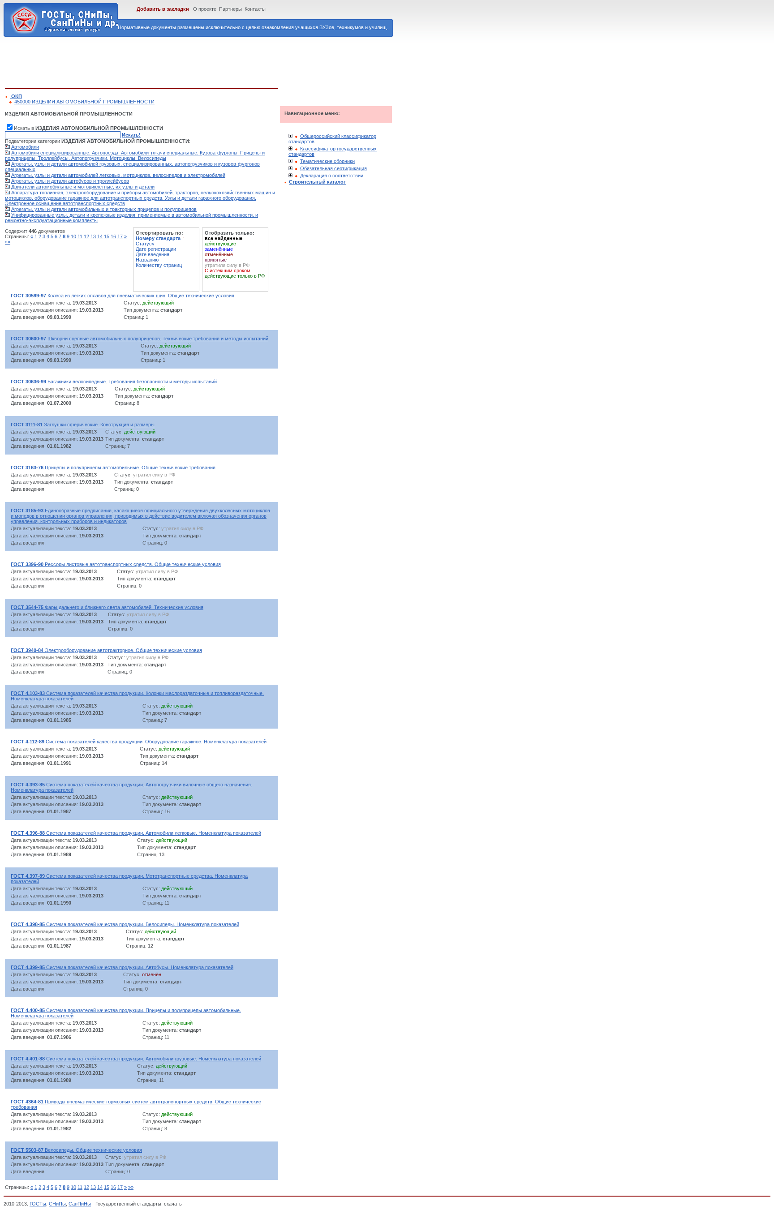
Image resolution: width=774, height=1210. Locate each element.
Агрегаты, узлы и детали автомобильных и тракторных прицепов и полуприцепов (104, 209)
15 (106, 236)
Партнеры (230, 9)
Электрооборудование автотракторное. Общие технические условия (106, 650)
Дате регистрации (156, 249)
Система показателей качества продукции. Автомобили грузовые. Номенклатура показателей (136, 1058)
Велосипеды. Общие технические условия (76, 1150)
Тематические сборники (327, 161)
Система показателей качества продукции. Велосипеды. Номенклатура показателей (125, 924)
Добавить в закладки (163, 9)
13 (93, 236)
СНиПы (57, 1203)
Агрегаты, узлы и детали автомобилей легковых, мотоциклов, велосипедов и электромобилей (118, 175)
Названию (147, 259)
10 (73, 236)
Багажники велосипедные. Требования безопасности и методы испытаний (114, 381)
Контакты (255, 9)
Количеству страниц (159, 265)
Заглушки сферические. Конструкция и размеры (83, 424)
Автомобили (25, 147)
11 (79, 236)
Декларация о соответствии (331, 175)
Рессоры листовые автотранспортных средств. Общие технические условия (116, 564)
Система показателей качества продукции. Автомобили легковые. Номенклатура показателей (136, 833)
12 (86, 236)
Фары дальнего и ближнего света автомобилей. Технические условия (107, 607)
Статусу (145, 243)
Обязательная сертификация (333, 168)
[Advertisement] (168, 61)
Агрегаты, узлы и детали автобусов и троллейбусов (70, 181)
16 (113, 236)
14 (100, 236)
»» (7, 242)
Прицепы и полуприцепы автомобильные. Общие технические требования (113, 467)
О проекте (204, 9)
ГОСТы (38, 1203)
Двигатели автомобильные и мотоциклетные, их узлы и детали (83, 186)
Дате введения (152, 254)
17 (120, 236)
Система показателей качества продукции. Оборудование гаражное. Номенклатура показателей (139, 741)
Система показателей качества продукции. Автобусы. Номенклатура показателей (122, 967)
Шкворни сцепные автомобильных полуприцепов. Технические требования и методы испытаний (139, 338)
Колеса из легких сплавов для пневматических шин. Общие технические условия (122, 295)
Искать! (131, 134)
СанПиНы (80, 1203)
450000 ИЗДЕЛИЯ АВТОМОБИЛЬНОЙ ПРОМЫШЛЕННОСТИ (84, 101)
